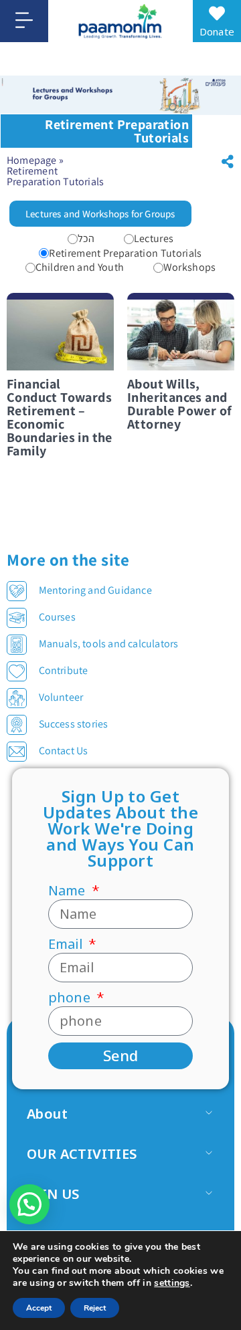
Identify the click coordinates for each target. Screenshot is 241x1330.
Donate (217, 31)
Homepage (32, 160)
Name (68, 890)
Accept (39, 1308)
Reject (95, 1308)
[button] (227, 162)
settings (172, 1283)
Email (67, 944)
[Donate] (217, 13)
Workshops (189, 267)
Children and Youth (80, 267)
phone (71, 997)
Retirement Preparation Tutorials (125, 253)
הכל (86, 238)
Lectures (154, 238)
